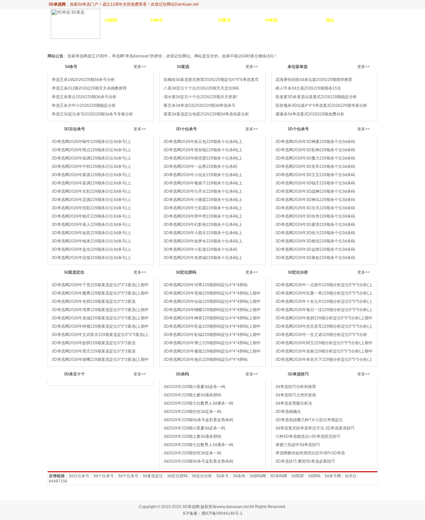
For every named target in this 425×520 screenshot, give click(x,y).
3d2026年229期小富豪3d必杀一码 (194, 386)
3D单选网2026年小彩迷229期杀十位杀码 (200, 249)
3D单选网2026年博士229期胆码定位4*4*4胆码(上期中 (212, 343)
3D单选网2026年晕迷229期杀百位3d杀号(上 (91, 174)
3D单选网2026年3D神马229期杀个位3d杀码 (315, 199)
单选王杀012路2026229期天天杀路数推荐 (89, 88)
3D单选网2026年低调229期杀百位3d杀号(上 (91, 158)
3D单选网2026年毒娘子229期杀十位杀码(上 (203, 183)
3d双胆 (297, 476)
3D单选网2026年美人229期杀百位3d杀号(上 (91, 224)
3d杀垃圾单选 (135, 44)
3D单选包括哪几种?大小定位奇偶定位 (309, 420)
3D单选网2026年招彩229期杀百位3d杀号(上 (91, 208)
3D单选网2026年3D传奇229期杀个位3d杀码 (315, 216)
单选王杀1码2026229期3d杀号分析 (83, 79)
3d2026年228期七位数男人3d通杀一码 (198, 444)
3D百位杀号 (167, 44)
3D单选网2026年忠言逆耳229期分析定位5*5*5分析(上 (324, 326)
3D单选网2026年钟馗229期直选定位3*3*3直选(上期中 (100, 326)
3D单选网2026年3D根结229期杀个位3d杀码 (315, 241)
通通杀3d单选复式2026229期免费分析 (310, 114)
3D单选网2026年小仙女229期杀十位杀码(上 (203, 174)
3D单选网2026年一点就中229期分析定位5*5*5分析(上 (324, 285)
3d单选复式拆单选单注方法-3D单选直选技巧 (315, 428)
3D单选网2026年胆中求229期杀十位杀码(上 (203, 216)
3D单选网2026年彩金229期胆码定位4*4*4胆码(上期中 (212, 326)
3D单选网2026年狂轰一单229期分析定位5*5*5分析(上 (324, 293)
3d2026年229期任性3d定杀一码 (192, 411)
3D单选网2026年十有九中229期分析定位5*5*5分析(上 (324, 301)
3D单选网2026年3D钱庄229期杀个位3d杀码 (315, 183)
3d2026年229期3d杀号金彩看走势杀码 (198, 420)
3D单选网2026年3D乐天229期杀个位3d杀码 (315, 208)
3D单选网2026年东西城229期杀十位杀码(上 (203, 257)
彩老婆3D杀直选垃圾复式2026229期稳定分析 (316, 97)
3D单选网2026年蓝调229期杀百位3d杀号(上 (91, 183)
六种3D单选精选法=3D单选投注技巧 (308, 436)
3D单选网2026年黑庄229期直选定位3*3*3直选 (93, 351)
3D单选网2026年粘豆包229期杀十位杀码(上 (203, 141)
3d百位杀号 (79, 476)
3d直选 (108, 44)
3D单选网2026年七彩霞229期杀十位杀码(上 (203, 208)
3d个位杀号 (128, 476)
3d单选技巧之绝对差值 (296, 395)
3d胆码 (314, 476)
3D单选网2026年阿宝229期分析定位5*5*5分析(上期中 (324, 343)
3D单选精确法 (288, 411)
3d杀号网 (332, 476)
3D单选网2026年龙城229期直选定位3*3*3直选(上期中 (100, 318)
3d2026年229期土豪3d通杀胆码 (192, 395)
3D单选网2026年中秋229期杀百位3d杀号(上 (91, 166)
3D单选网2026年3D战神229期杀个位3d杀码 (315, 191)
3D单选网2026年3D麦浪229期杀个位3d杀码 (315, 224)
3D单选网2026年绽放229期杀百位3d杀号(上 (91, 257)
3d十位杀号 (103, 476)
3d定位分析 (314, 44)
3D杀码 (368, 44)
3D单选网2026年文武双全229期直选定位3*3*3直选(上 (100, 334)
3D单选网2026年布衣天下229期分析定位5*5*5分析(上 (324, 359)
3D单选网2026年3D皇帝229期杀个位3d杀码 (315, 166)
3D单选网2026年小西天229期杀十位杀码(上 (203, 232)
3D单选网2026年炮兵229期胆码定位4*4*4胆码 (205, 359)
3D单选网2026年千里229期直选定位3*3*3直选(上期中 (100, 285)
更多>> (139, 66)
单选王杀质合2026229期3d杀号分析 (84, 97)
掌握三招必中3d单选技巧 (298, 444)
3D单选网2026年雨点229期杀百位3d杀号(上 (91, 150)
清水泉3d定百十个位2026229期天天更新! (200, 97)
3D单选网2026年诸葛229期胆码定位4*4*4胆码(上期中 (212, 351)
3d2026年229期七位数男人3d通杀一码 (198, 403)
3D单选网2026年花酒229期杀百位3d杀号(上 (91, 199)
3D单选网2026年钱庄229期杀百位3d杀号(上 (91, 216)
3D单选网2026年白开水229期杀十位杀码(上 (203, 191)
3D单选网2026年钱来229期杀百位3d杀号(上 (91, 241)
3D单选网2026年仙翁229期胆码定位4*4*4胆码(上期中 (212, 301)
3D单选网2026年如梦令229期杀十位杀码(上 (203, 241)
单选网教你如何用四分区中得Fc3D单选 (310, 453)
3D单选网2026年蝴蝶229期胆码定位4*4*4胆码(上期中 (212, 309)
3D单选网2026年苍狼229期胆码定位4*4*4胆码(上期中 (212, 293)
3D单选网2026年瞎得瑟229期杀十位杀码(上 (203, 158)
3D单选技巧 (344, 44)
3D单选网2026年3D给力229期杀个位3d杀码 (315, 232)
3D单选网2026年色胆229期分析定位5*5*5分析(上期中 (324, 318)
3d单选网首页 (64, 44)
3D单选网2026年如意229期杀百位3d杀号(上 (91, 232)
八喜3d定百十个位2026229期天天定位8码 (201, 88)
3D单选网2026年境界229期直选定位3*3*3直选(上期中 (100, 309)
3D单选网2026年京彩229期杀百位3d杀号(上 (91, 191)
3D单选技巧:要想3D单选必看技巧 (305, 461)
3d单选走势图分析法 (294, 403)
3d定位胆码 (285, 44)
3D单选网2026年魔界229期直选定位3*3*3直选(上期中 (100, 293)
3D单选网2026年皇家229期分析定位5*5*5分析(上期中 (324, 351)
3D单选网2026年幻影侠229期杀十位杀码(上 (203, 224)
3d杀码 (239, 476)
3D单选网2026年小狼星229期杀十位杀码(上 (203, 199)
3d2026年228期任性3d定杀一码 (192, 453)
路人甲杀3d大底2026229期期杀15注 (308, 88)
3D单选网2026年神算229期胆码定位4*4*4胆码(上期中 (212, 318)
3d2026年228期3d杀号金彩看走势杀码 (198, 461)
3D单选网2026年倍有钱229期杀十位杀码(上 (203, 150)
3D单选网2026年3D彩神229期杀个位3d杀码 (315, 150)
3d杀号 (90, 44)
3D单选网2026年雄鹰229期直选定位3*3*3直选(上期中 (100, 359)
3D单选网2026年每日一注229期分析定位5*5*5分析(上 (324, 309)
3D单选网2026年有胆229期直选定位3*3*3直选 (93, 301)
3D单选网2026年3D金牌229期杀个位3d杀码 (315, 249)
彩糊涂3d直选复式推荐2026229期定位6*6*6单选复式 (211, 79)
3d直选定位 (256, 44)
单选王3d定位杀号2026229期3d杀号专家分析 (92, 114)
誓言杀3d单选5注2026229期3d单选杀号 (199, 105)
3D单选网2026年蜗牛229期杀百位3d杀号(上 (91, 141)
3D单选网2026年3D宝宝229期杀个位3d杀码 (315, 174)
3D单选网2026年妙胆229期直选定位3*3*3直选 (93, 343)
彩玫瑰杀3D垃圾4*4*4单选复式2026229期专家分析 (321, 105)
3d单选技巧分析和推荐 (296, 386)
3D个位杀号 (227, 44)
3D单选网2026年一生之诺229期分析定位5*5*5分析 (321, 334)
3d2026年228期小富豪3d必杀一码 (194, 428)
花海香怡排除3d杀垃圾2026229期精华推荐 (314, 79)
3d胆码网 (257, 476)
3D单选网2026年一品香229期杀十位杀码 (200, 166)
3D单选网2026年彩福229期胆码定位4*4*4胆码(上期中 (212, 334)
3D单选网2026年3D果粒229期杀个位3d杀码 (315, 257)
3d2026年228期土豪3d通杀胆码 (192, 436)
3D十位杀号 (197, 44)
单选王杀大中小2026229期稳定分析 (84, 105)
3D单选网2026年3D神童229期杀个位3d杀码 (315, 141)
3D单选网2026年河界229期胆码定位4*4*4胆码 (205, 285)
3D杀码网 (278, 476)
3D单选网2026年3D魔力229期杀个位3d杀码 (315, 158)
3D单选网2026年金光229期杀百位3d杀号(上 (91, 249)
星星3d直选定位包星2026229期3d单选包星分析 (206, 114)
